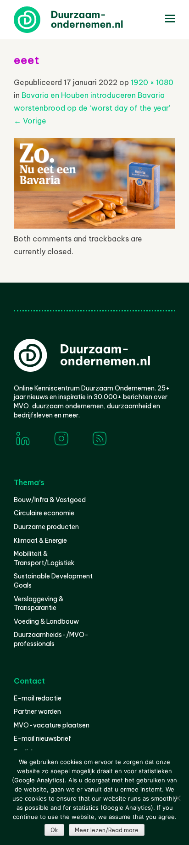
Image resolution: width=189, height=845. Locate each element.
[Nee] (177, 797)
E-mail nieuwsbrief (42, 738)
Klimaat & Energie (40, 540)
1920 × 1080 (152, 82)
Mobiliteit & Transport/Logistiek (44, 558)
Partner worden (37, 711)
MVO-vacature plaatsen (51, 725)
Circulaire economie (44, 513)
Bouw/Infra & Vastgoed (50, 500)
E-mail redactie (37, 698)
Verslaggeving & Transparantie (38, 603)
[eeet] (94, 225)
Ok (54, 830)
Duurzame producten (46, 527)
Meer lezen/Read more (107, 830)
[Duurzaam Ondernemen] (82, 19)
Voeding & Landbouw (46, 621)
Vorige (30, 120)
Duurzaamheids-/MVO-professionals (51, 639)
